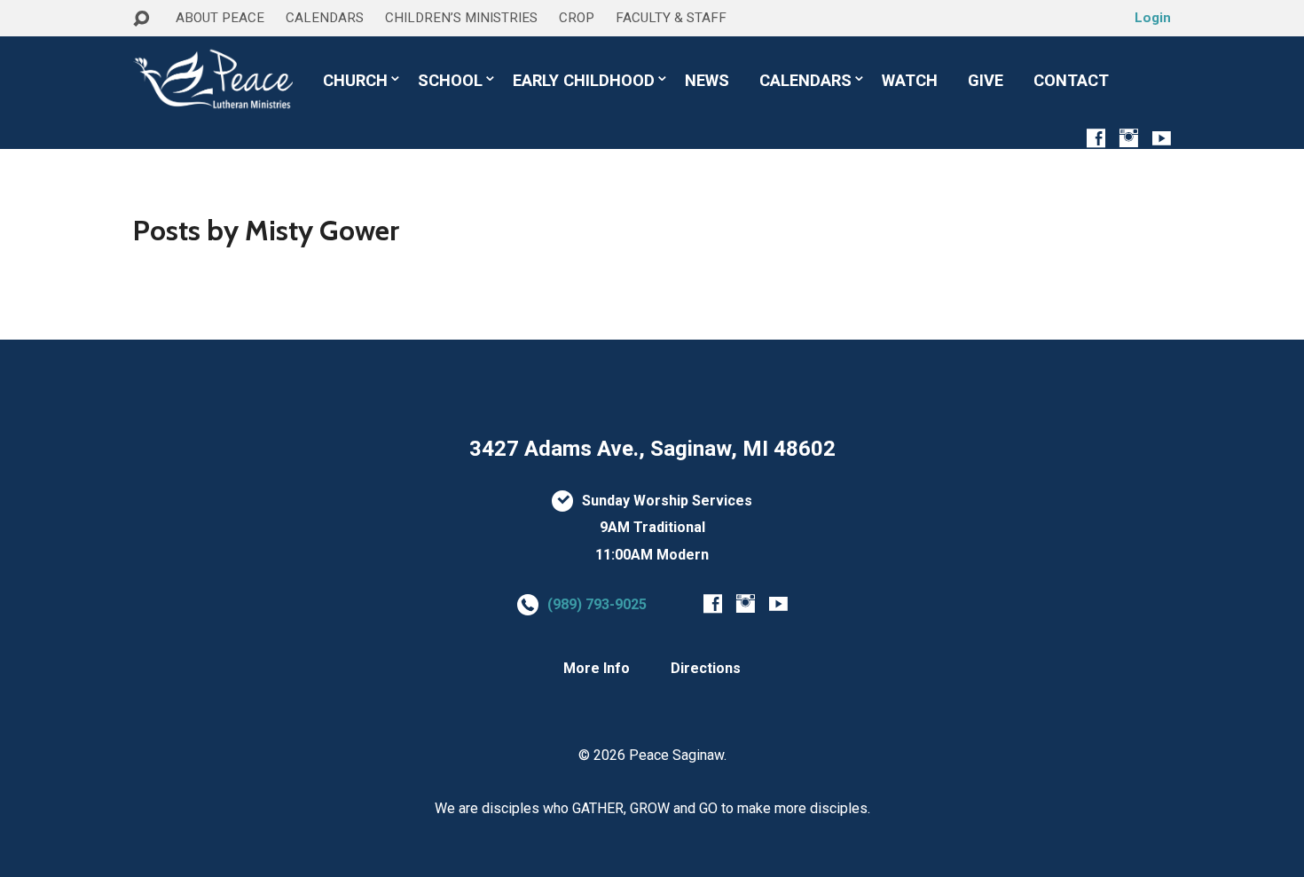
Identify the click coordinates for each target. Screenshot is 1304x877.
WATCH (910, 81)
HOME (156, 51)
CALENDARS (325, 18)
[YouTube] (1161, 138)
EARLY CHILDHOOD (584, 81)
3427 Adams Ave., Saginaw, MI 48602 (652, 448)
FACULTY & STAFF (671, 18)
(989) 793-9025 (597, 604)
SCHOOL (450, 81)
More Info (596, 668)
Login (1153, 18)
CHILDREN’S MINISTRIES (461, 18)
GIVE (985, 81)
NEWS (707, 81)
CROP (576, 18)
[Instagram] (1128, 138)
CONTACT (1071, 81)
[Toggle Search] (141, 19)
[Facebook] (1096, 138)
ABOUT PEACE (220, 18)
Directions (706, 668)
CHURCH (355, 81)
